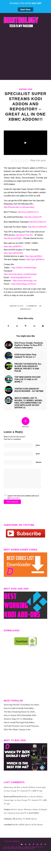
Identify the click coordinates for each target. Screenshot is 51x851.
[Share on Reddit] (34, 326)
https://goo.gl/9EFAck (13, 246)
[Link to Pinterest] (41, 844)
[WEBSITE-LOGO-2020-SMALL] (21, 22)
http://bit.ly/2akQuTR (33, 217)
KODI (30, 89)
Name (38, 446)
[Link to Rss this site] (45, 844)
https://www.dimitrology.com (25, 280)
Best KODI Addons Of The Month (29, 824)
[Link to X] (26, 844)
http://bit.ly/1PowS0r (24, 235)
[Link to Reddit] (37, 844)
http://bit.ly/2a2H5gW (12, 238)
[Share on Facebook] (8, 326)
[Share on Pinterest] (25, 326)
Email (38, 455)
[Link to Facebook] (33, 844)
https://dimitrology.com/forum (24, 284)
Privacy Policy (15, 498)
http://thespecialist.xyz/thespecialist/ (19, 207)
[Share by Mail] (43, 326)
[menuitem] (6, 847)
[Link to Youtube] (22, 844)
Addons (23, 89)
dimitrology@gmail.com (21, 277)
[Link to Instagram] (30, 844)
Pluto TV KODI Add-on (27, 818)
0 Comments (31, 306)
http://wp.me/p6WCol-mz (28, 212)
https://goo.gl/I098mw (35, 259)
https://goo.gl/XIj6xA (33, 256)
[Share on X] (17, 326)
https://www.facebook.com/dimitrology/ (20, 274)
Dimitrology (25, 309)
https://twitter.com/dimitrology (24, 267)
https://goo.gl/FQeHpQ (13, 253)
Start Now (25, 9)
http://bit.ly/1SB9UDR (37, 227)
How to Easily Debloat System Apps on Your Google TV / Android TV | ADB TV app (25, 800)
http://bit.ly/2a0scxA (37, 222)
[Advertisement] (25, 54)
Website (38, 462)
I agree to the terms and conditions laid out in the (23, 497)
